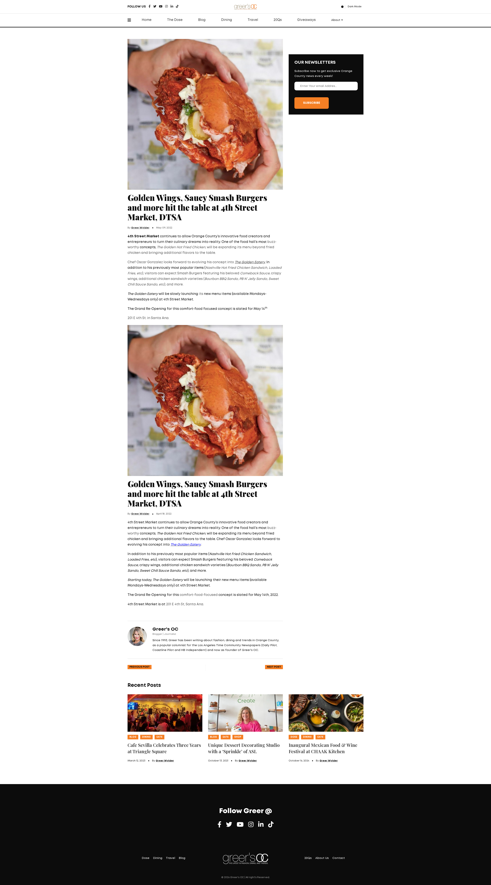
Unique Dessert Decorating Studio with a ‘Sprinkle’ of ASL (244, 748)
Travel (253, 20)
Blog (202, 20)
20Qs (278, 20)
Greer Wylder (140, 228)
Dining (226, 20)
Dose (294, 737)
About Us (322, 858)
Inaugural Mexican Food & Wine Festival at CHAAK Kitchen (323, 748)
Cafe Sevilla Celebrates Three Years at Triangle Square (164, 748)
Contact (338, 858)
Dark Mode (355, 7)
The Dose (175, 20)
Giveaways (306, 20)
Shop (237, 737)
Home (147, 20)
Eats (159, 737)
